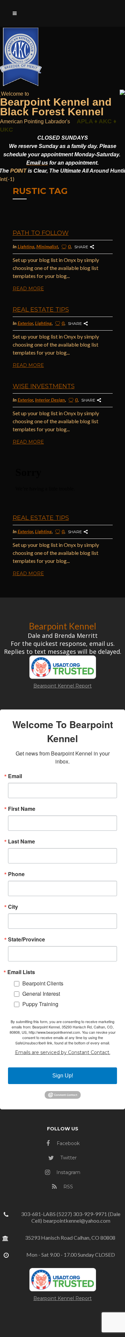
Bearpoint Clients (42, 983)
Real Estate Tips (41, 309)
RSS (67, 1187)
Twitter (68, 1158)
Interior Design (50, 400)
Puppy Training (40, 1004)
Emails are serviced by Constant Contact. (62, 1052)
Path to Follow (41, 233)
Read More (28, 289)
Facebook (67, 1143)
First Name (21, 808)
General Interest (41, 993)
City (13, 906)
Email (15, 776)
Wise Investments (44, 386)
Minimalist (47, 246)
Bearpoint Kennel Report (62, 686)
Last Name (21, 841)
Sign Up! (62, 1075)
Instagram (67, 1172)
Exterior (25, 323)
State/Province (26, 939)
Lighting (26, 246)
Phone (16, 874)
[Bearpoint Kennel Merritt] (0, 93)
